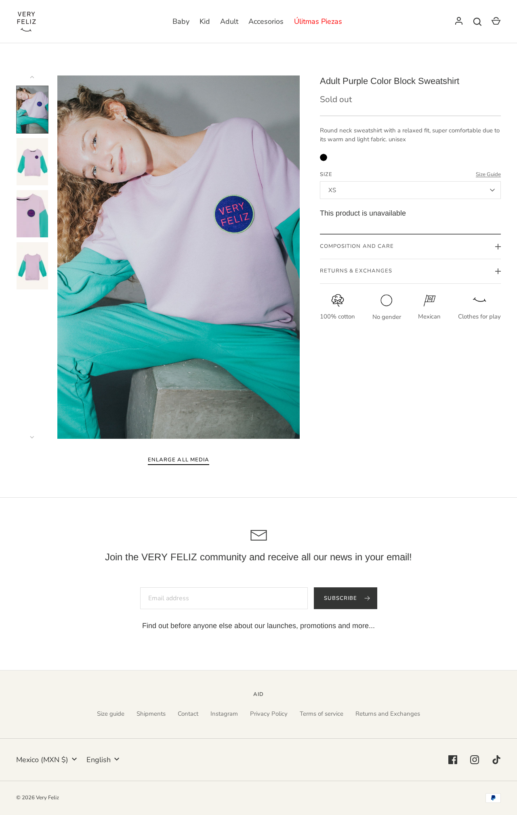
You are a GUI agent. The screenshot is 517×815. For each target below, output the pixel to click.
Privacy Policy (269, 714)
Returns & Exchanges (356, 270)
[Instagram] (474, 760)
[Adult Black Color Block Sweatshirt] (323, 157)
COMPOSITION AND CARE (357, 246)
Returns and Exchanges (387, 714)
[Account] (459, 22)
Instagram (224, 714)
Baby (180, 21)
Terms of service (321, 714)
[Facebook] (453, 760)
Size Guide (488, 174)
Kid (205, 21)
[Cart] (496, 22)
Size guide (110, 714)
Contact (188, 714)
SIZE (326, 174)
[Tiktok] (496, 760)
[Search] (477, 22)
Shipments (151, 714)
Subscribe (341, 598)
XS (332, 190)
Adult (229, 21)
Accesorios (266, 21)
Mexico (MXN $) (42, 760)
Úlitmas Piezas (318, 21)
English (98, 760)
